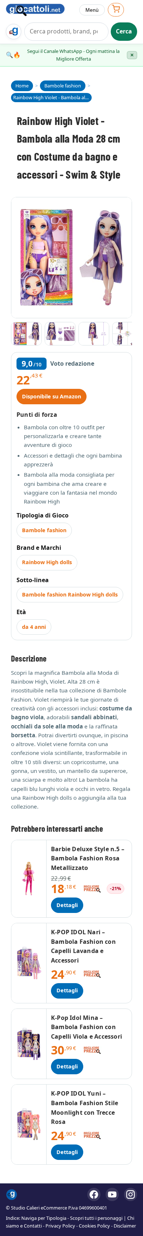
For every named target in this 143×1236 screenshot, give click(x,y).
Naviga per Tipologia (43, 1218)
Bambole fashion (44, 530)
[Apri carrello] (116, 10)
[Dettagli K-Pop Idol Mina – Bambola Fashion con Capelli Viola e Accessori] (29, 1044)
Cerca (124, 31)
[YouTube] (112, 1194)
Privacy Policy (60, 1225)
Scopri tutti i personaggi (96, 1218)
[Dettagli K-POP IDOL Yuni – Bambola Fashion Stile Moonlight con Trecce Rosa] (29, 1124)
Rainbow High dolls (47, 562)
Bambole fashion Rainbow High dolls (70, 594)
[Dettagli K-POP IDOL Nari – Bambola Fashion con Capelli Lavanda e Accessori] (29, 963)
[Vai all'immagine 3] (93, 333)
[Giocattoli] (39, 10)
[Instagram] (130, 1194)
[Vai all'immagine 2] (60, 333)
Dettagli (67, 905)
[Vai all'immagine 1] (26, 333)
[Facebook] (93, 1194)
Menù (92, 10)
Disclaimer (125, 1225)
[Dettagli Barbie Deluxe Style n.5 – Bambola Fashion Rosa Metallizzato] (29, 879)
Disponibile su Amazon (51, 396)
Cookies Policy (94, 1225)
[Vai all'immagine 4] (127, 333)
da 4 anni (34, 626)
